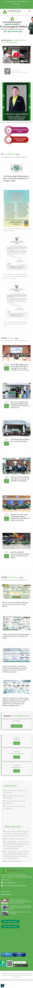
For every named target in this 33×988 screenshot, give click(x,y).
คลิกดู (16, 743)
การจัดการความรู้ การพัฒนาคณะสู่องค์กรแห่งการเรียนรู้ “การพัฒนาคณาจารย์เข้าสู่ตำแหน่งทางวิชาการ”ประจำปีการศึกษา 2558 (16, 833)
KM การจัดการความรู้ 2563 (13, 861)
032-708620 (6, 880)
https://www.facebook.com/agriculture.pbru (14, 886)
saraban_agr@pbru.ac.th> (9, 883)
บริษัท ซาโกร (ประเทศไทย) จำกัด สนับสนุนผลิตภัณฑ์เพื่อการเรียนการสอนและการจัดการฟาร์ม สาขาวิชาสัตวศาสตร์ (20, 907)
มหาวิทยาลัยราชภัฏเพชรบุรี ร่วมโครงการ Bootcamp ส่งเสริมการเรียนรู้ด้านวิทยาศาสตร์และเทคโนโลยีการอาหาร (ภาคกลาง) (20, 901)
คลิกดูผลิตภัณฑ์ (17, 726)
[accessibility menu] (2, 985)
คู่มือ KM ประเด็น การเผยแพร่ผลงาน (15, 839)
